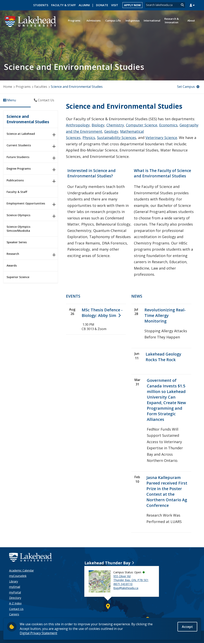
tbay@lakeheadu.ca (125, 588)
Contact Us (16, 609)
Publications (15, 180)
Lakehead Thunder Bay (107, 563)
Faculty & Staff (63, 5)
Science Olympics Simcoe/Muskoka (18, 229)
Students (40, 5)
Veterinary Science (161, 137)
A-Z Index (15, 603)
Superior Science (18, 277)
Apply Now (132, 5)
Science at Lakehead (21, 134)
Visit (114, 5)
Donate (102, 5)
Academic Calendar (21, 570)
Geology (111, 131)
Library (13, 581)
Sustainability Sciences (116, 137)
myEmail (14, 587)
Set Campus (186, 86)
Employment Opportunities (26, 203)
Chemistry (115, 125)
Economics (168, 125)
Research (13, 254)
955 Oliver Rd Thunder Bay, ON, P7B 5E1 (130, 578)
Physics (88, 137)
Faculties (40, 86)
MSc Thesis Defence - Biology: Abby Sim (102, 312)
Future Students (18, 157)
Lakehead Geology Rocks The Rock (163, 356)
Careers (14, 614)
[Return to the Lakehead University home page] (30, 21)
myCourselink (17, 576)
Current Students (19, 145)
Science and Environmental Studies (28, 119)
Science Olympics (18, 215)
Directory (15, 598)
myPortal (15, 592)
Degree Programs (19, 168)
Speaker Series (17, 242)
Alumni (84, 5)
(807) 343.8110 (122, 584)
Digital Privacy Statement (38, 633)
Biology (98, 125)
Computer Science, (142, 125)
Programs (23, 86)
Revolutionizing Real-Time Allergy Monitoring (165, 315)
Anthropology (78, 125)
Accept (187, 626)
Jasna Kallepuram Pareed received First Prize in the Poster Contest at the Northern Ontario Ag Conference (166, 491)
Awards (12, 265)
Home (7, 86)
